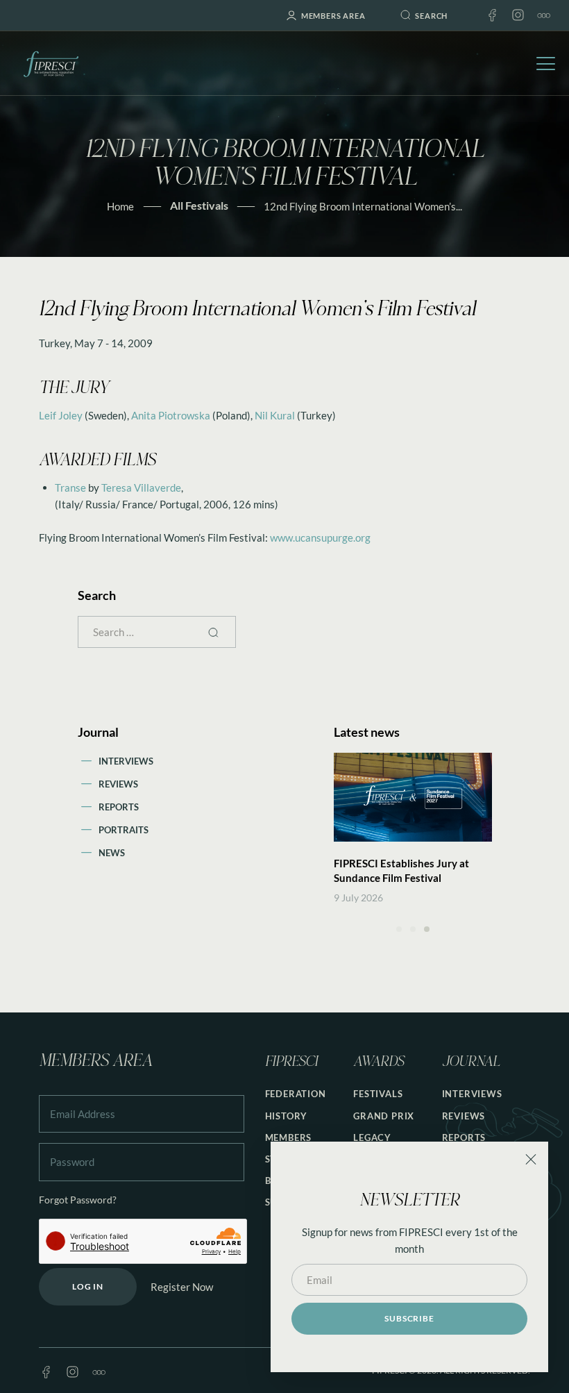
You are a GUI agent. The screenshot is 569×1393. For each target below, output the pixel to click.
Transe (70, 487)
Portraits (123, 829)
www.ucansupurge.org (320, 537)
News (112, 852)
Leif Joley (61, 415)
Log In (87, 1286)
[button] (399, 929)
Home (120, 206)
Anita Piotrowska (170, 415)
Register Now (182, 1287)
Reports (119, 806)
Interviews (126, 761)
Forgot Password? (78, 1200)
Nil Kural (275, 415)
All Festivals (199, 205)
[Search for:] (157, 632)
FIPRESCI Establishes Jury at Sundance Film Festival (401, 870)
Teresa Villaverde (141, 487)
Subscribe (409, 1318)
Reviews (118, 784)
